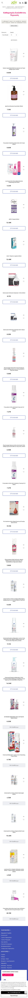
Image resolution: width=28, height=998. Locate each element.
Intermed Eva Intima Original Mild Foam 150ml (14, 831)
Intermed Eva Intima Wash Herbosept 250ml (14, 793)
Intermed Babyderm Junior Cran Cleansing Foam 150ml (14, 755)
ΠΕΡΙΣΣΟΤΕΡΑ (14, 25)
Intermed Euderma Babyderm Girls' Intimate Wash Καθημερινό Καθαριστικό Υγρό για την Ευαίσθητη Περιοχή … (14, 679)
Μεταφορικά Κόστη (6, 946)
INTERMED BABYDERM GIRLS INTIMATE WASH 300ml (14, 717)
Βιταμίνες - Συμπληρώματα (7, 961)
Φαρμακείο (4, 963)
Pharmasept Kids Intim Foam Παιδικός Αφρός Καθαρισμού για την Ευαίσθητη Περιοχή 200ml (14, 369)
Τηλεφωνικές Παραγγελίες (7, 948)
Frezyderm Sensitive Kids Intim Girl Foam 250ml (14, 143)
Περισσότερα (14, 995)
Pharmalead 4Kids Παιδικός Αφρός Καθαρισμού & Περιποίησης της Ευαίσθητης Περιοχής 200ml (14, 561)
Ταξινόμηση (3, 32)
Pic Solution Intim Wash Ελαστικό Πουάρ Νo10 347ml (14, 522)
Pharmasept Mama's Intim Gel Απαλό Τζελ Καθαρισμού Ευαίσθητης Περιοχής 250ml (14, 446)
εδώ (13, 987)
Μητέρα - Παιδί (5, 959)
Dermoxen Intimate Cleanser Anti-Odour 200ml (14, 330)
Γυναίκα (3, 954)
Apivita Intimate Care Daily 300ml (14, 106)
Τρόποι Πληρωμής (5, 939)
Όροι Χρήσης (4, 942)
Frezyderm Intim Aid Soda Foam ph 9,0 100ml (14, 408)
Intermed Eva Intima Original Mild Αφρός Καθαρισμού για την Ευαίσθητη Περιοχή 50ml (14, 600)
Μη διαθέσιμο (14, 727)
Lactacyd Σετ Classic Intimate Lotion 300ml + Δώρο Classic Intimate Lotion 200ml (14, 870)
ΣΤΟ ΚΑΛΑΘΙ (14, 78)
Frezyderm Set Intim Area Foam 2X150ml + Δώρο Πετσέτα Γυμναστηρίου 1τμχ (14, 909)
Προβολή (12, 32)
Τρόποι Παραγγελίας (6, 937)
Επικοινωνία (4, 935)
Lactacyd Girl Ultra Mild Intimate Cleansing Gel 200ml (14, 182)
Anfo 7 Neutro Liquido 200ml (14, 256)
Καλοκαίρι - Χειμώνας (6, 965)
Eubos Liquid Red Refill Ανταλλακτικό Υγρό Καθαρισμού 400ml (14, 68)
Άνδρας (3, 956)
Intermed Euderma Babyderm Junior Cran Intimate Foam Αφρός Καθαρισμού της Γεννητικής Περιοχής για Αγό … (14, 639)
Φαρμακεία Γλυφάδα (6, 933)
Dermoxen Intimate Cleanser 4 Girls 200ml (14, 293)
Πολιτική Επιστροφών (6, 944)
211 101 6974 (8, 975)
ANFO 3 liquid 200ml (14, 219)
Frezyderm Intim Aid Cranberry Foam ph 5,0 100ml (14, 484)
